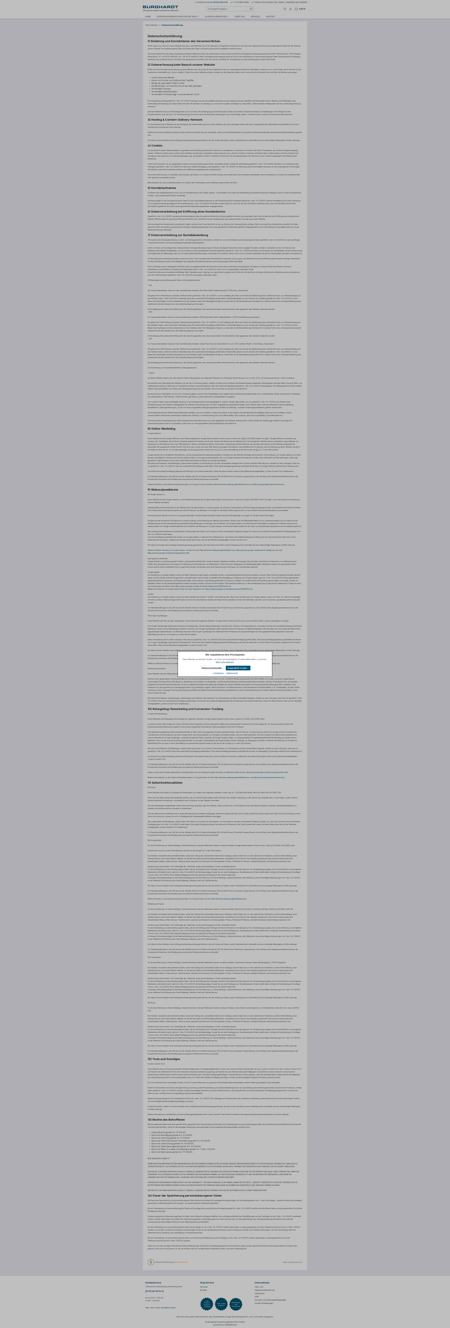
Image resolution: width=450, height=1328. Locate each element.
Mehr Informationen (225, 662)
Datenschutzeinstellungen (213, 668)
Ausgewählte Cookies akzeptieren (238, 668)
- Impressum (218, 673)
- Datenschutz (231, 673)
